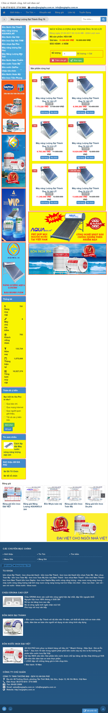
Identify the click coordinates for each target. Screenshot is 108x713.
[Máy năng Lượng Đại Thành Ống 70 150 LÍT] (49, 84)
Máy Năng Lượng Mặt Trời (12, 55)
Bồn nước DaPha (10, 67)
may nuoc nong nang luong (90, 580)
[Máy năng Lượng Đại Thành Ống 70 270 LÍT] (85, 174)
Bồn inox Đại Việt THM (12, 40)
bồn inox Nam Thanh (94, 577)
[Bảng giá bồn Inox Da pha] (74, 493)
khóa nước (20, 585)
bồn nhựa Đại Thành (12, 575)
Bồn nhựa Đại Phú (10, 44)
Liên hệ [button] (71, 12)
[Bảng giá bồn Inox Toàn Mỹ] (54, 493)
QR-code (7, 565)
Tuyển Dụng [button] (85, 12)
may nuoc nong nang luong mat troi (51, 582)
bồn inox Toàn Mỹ (19, 577)
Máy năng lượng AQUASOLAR (10, 32)
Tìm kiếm (75, 554)
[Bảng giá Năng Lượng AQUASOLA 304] (12, 493)
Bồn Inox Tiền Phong (12, 77)
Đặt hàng (44, 112)
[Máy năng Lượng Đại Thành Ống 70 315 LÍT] (40, 33)
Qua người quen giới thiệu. (13, 412)
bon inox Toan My (37, 577)
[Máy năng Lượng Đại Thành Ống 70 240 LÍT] (49, 174)
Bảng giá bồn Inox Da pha (73, 505)
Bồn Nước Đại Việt (11, 37)
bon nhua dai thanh (30, 575)
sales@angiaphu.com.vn (42, 7)
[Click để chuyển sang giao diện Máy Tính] (10, 709)
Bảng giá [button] (59, 12)
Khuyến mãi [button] (45, 12)
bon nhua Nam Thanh (74, 577)
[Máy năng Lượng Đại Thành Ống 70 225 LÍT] (85, 129)
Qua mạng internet (14, 407)
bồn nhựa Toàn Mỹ (85, 575)
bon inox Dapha (44, 580)
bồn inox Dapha (28, 580)
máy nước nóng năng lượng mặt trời (19, 582)
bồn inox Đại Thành (49, 575)
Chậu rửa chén (9, 70)
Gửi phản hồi (92, 710)
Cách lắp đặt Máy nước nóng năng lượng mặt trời (13, 449)
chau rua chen (88, 582)
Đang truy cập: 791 (22, 565)
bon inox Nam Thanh (12, 580)
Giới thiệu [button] (15, 12)
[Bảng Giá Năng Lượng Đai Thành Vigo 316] (95, 493)
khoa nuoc (31, 585)
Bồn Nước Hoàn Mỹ (11, 74)
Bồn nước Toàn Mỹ (11, 63)
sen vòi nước (8, 585)
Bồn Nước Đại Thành (12, 27)
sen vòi (99, 582)
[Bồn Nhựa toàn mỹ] (33, 493)
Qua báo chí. (12, 403)
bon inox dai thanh (68, 575)
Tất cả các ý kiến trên (14, 418)
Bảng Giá (43, 559)
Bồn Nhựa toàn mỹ (32, 503)
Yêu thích (54, 112)
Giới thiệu (8, 554)
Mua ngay (77, 60)
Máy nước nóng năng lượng (63, 580)
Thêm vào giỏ (60, 60)
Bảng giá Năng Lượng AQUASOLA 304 (12, 506)
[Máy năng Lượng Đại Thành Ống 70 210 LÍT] (49, 129)
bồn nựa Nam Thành (54, 577)
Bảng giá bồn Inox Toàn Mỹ (53, 505)
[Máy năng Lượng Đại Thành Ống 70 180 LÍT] (85, 84)
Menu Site (8, 559)
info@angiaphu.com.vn (66, 7)
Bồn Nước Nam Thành (12, 60)
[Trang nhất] (4, 12)
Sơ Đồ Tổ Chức (11, 471)
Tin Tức (42, 554)
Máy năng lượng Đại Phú (11, 49)
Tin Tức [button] (30, 12)
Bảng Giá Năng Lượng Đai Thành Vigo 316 (93, 506)
